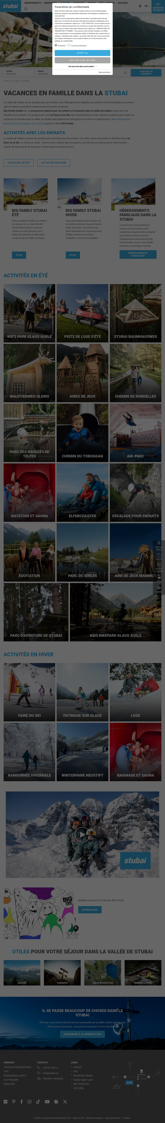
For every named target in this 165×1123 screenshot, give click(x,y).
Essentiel (61, 46)
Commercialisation (79, 46)
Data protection (104, 72)
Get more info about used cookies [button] (81, 66)
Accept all (82, 53)
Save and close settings (82, 60)
